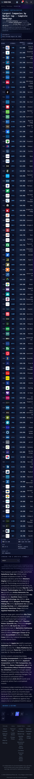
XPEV (12, 166)
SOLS (12, 412)
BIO (13, 329)
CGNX (12, 378)
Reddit (29, 734)
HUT (13, 536)
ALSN (12, 299)
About (5, 729)
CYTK (12, 447)
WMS (13, 338)
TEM (13, 67)
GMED (12, 146)
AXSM (12, 304)
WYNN (12, 526)
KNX (13, 210)
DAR (13, 388)
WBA (13, 324)
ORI (13, 383)
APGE (12, 368)
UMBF (12, 181)
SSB (13, 358)
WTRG (12, 52)
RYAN (12, 121)
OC (13, 107)
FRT (13, 403)
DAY (13, 131)
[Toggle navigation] (31, 2)
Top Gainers (21, 731)
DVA (13, 72)
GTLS (12, 437)
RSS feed (28, 729)
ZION (12, 481)
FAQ (5, 738)
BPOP (12, 230)
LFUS (12, 348)
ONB (13, 491)
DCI (13, 255)
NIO (13, 205)
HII (13, 57)
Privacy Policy (13, 738)
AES (13, 279)
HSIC (12, 457)
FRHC (12, 141)
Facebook (29, 731)
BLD (13, 472)
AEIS (12, 215)
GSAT (12, 269)
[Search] (27, 2)
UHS (13, 407)
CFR (13, 432)
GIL (13, 516)
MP (13, 452)
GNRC (12, 220)
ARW (13, 319)
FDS (13, 176)
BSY (13, 112)
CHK (13, 250)
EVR (13, 136)
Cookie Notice (13, 733)
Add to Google (29, 737)
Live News (21, 750)
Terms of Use (12, 729)
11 (22, 714)
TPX (13, 186)
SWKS (12, 477)
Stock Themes (21, 747)
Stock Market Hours (21, 758)
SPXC (12, 462)
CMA (13, 97)
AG (13, 363)
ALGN (12, 126)
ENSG (12, 417)
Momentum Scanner (20, 743)
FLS (13, 373)
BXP (13, 161)
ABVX (12, 486)
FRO (13, 511)
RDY (13, 393)
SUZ (13, 190)
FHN (13, 47)
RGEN (12, 467)
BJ (13, 82)
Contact (5, 731)
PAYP (12, 333)
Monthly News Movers (21, 738)
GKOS (12, 264)
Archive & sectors (9, 705)
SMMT (12, 200)
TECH (12, 102)
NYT (13, 171)
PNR (13, 506)
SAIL (12, 117)
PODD (12, 427)
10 (17, 714)
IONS (12, 398)
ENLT (12, 225)
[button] (17, 2)
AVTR (12, 501)
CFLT (12, 151)
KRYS (12, 309)
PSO (13, 422)
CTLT (12, 77)
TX (13, 235)
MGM (13, 260)
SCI (13, 92)
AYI (13, 442)
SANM (12, 314)
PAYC (12, 245)
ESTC (12, 284)
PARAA (13, 87)
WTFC (12, 343)
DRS (13, 353)
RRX (13, 289)
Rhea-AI (5, 740)
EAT (13, 496)
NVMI (12, 156)
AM (13, 274)
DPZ (13, 62)
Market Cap (21, 734)
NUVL (12, 531)
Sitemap (5, 743)
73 (3, 718)
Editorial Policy (5, 734)
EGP (13, 240)
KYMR (12, 521)
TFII (12, 195)
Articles (21, 729)
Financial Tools (20, 753)
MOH (13, 294)
